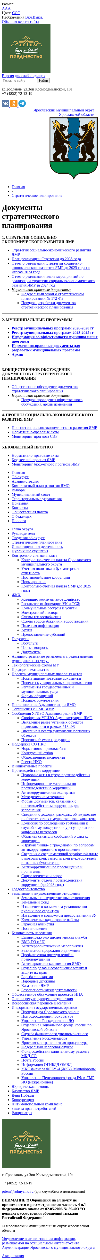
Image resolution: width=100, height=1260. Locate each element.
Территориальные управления (37, 499)
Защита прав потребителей (34, 1108)
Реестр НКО (31, 762)
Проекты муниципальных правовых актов (47, 674)
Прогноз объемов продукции (45, 740)
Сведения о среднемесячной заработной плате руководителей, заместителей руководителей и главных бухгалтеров (59, 858)
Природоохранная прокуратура (47, 1016)
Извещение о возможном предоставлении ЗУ (58, 915)
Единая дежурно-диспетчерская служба (54, 937)
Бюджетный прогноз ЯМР (33, 460)
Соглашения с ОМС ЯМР (33, 709)
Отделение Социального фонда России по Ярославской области (56, 1027)
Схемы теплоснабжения (41, 617)
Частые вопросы (35, 647)
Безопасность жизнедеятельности (49, 990)
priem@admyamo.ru (17, 1191)
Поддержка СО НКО (29, 744)
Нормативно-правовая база (43, 748)
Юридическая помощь (30, 1086)
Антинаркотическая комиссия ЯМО (51, 964)
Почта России (32, 1060)
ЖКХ (16, 595)
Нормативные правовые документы (51, 678)
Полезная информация (40, 626)
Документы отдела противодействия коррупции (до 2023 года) (51, 882)
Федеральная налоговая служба (47, 1047)
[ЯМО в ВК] (6, 106)
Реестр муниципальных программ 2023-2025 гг (53, 332)
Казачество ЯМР (35, 985)
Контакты (20, 508)
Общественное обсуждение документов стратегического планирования (45, 389)
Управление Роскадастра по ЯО (47, 1021)
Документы (31, 652)
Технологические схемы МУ (35, 665)
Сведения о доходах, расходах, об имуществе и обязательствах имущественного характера (58, 816)
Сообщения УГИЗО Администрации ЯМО (56, 718)
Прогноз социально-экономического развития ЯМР (54, 428)
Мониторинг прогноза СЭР (35, 436)
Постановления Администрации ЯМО (44, 705)
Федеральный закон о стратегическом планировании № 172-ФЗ (52, 296)
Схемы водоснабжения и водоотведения (54, 621)
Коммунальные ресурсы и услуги (49, 608)
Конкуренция (23, 1100)
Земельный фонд (35, 902)
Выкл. (38, 17)
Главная (18, 187)
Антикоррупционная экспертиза (48, 792)
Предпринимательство (30, 669)
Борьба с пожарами (37, 977)
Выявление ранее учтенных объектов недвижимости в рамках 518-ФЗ (52, 724)
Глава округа (22, 529)
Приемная (20, 503)
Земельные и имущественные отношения (46, 893)
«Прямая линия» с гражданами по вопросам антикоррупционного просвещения (57, 847)
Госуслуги (20, 639)
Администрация (25, 481)
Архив (17, 354)
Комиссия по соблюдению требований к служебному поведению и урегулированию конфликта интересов (57, 827)
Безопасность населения (32, 933)
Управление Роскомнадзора (44, 1038)
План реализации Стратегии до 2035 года (46, 259)
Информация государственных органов (44, 1007)
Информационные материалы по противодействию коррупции (48, 786)
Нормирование (33, 582)
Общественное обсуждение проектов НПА (47, 994)
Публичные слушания (30, 551)
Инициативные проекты (32, 766)
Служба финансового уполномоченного (54, 1034)
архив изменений (57, 404)
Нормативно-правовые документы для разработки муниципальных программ (46, 348)
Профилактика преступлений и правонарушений (47, 957)
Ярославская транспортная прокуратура (54, 1043)
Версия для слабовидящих (23, 76)
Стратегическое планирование (37, 195)
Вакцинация (22, 1113)
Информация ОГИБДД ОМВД (46, 1064)
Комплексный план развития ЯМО (41, 486)
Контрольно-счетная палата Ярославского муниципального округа (56, 562)
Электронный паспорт (40, 612)
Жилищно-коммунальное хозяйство (50, 599)
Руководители (23, 533)
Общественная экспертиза (43, 757)
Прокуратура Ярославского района (50, 1012)
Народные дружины (38, 981)
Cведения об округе (28, 538)
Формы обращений (37, 696)
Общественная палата (30, 512)
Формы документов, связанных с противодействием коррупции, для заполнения (50, 805)
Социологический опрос (41, 876)
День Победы (23, 1095)
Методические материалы (42, 797)
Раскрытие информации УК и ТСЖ (50, 604)
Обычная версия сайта (20, 22)
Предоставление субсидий (43, 634)
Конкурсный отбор (37, 753)
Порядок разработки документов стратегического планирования (48, 305)
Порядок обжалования (39, 700)
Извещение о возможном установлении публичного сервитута (54, 908)
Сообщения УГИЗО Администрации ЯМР (47, 713)
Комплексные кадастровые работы (50, 920)
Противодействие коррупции (45, 577)
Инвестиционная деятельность (37, 547)
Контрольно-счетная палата (34, 555)
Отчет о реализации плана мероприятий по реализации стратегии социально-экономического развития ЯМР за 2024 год (53, 280)
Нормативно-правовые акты (35, 432)
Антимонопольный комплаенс (37, 1104)
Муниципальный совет (31, 494)
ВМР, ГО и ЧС (33, 942)
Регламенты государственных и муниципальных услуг (47, 689)
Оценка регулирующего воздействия (42, 999)
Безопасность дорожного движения (50, 950)
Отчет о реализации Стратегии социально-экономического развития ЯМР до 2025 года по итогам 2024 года (51, 267)
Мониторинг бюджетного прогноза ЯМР (46, 464)
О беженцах (22, 516)
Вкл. (29, 17)
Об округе (20, 477)
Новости (19, 521)
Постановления (34, 928)
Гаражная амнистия (37, 924)
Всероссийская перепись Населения (41, 1003)
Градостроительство (28, 889)
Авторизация (13, 1256)
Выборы (18, 490)
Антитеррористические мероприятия (52, 946)
